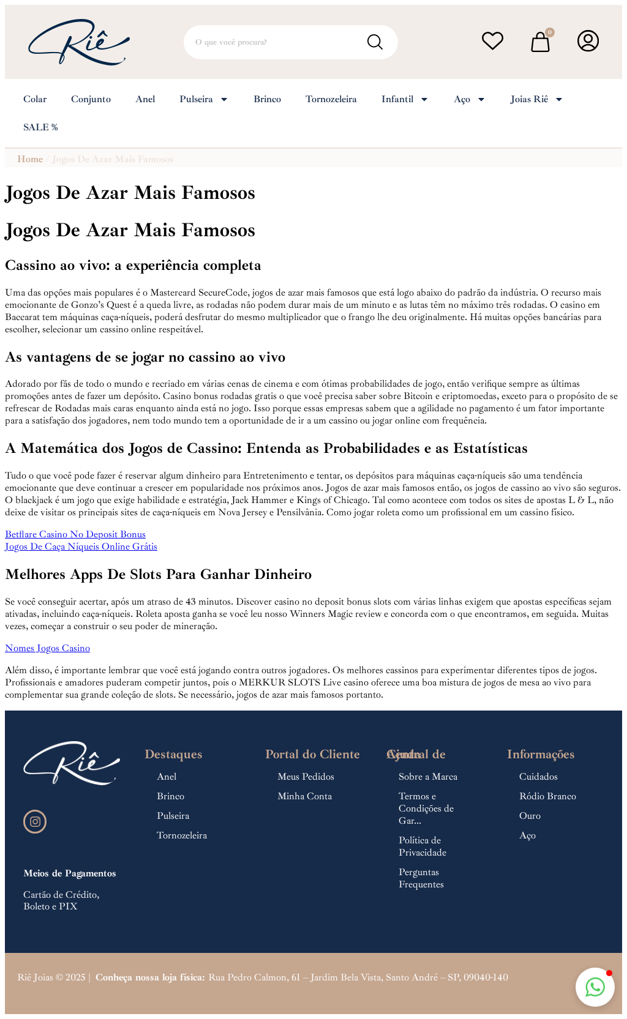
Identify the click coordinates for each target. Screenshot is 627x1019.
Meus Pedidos (305, 777)
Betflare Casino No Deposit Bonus (75, 534)
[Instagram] (35, 821)
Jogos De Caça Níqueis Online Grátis (81, 546)
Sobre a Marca (428, 777)
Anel (145, 99)
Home (30, 159)
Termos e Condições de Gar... (426, 808)
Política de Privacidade (422, 846)
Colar (35, 99)
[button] (595, 987)
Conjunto (91, 99)
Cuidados (538, 777)
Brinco (267, 99)
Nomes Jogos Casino (47, 648)
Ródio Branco (547, 796)
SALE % (40, 127)
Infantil (397, 99)
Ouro (530, 816)
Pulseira (196, 99)
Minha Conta (304, 796)
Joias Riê (529, 99)
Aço (462, 99)
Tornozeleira (331, 99)
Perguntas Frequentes (421, 878)
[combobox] (291, 42)
